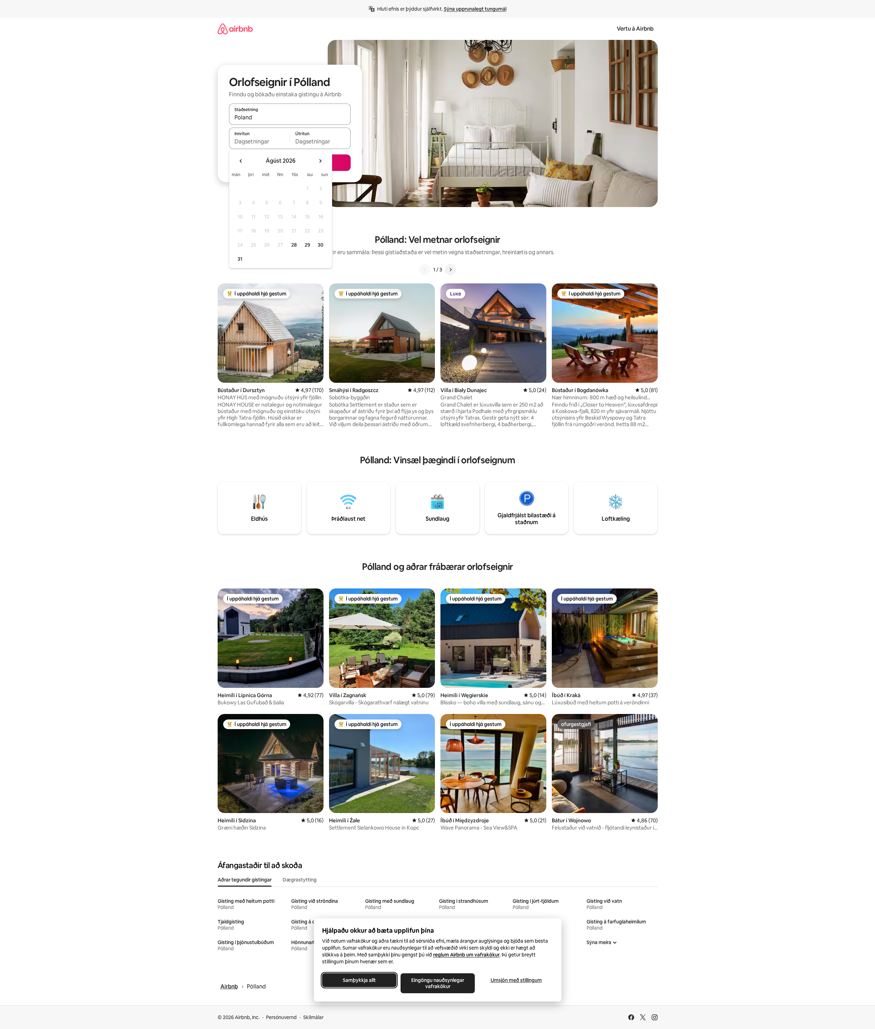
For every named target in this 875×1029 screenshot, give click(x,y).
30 (321, 245)
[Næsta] (450, 269)
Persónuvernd (281, 1017)
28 (294, 245)
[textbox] (259, 141)
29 (307, 245)
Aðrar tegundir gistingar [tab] (245, 880)
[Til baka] (424, 269)
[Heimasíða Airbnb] (235, 29)
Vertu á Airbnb (635, 28)
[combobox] (289, 117)
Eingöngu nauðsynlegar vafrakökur (437, 983)
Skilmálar (313, 1017)
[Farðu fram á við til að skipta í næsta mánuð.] (320, 161)
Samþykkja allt (359, 980)
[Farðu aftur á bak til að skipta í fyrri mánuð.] (241, 161)
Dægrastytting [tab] (300, 880)
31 (240, 259)
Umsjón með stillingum (516, 980)
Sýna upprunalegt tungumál (475, 9)
